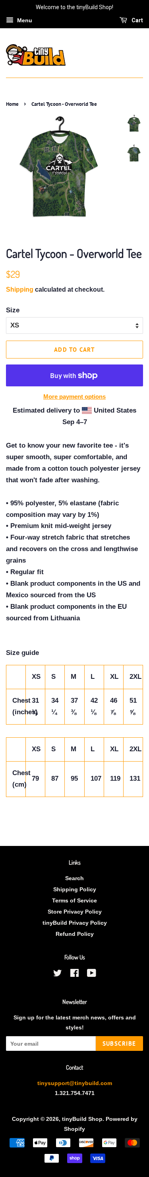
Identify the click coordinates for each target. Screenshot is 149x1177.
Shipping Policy (74, 889)
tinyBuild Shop (82, 1119)
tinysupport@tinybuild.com (74, 1083)
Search (74, 878)
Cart (136, 20)
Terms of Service (74, 900)
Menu (23, 20)
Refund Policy (75, 934)
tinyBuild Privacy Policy (75, 923)
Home (12, 104)
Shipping (19, 289)
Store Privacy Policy (75, 911)
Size (12, 310)
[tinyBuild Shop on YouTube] (91, 974)
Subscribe (120, 1043)
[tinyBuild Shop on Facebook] (74, 974)
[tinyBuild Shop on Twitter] (57, 974)
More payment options (74, 396)
